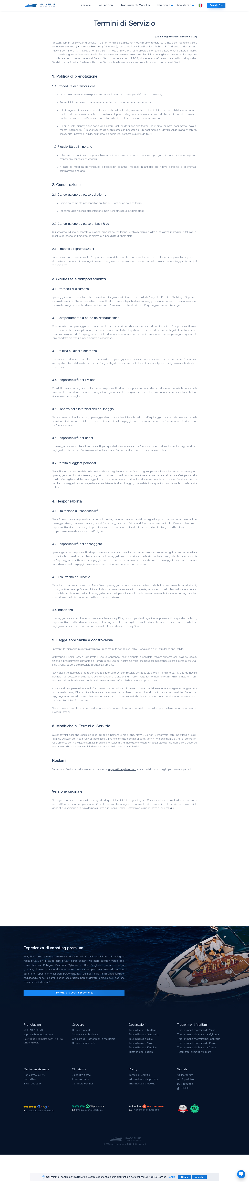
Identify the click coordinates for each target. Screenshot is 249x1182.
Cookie (171, 1177)
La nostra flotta (81, 1075)
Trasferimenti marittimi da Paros (196, 1043)
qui (172, 808)
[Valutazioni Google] (36, 1106)
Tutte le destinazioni (141, 1052)
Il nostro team (80, 1079)
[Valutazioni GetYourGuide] (146, 1106)
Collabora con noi (82, 1084)
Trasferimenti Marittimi (136, 5)
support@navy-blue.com (122, 769)
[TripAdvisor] (194, 1108)
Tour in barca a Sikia (141, 1039)
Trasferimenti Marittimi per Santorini (199, 1039)
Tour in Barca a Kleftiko (143, 1030)
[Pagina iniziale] (39, 5)
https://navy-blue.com (89, 47)
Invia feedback (32, 1084)
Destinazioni (106, 5)
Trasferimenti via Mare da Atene (196, 1048)
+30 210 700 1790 (34, 1030)
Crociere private (81, 1030)
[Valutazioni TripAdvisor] (88, 1106)
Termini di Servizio (140, 1075)
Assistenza (184, 5)
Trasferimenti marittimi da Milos (196, 1030)
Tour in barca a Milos (141, 1043)
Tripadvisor (188, 1079)
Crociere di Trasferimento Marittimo (93, 1039)
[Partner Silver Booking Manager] (183, 1108)
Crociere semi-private (85, 1034)
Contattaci (30, 1079)
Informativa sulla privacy (143, 1079)
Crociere (85, 5)
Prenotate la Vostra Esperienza (74, 993)
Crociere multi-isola (83, 1043)
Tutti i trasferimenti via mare (194, 1052)
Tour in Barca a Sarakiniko (144, 1034)
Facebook (187, 1084)
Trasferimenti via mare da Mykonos (198, 1034)
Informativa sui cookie (142, 1084)
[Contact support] (241, 1174)
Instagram (187, 1075)
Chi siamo (163, 5)
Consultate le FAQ (35, 1075)
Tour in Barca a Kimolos (143, 1048)
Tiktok (185, 1088)
